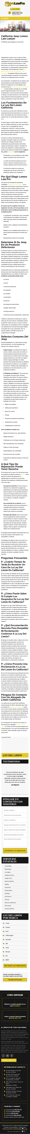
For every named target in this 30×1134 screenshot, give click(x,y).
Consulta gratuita (9, 1060)
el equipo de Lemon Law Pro (15, 184)
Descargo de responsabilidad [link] (10, 1127)
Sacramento (8, 887)
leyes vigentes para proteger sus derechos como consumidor (13, 71)
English (17, 9)
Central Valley (8, 866)
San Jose (7, 899)
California (23, 474)
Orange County (8, 878)
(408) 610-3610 (14, 1113)
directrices (11, 152)
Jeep (7, 947)
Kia (7, 956)
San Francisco (8, 896)
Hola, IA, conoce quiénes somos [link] (14, 1131)
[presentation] (4, 792)
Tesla (7, 923)
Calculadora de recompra (15, 979)
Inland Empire (8, 869)
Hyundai (8, 939)
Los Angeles (8, 872)
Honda (8, 927)
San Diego (7, 893)
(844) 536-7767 (17, 13)
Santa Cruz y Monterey (10, 902)
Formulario (16, 1006)
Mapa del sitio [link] (22, 1127)
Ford (7, 931)
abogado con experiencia (16, 707)
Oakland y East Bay (9, 875)
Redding (7, 884)
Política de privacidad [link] (8, 1128)
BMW (7, 960)
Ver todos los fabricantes (15, 965)
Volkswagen (9, 935)
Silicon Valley (8, 905)
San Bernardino (8, 890)
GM (7, 943)
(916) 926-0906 (16, 1111)
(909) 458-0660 (17, 1115)
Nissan (8, 952)
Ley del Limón (12, 755)
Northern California (9, 881)
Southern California (9, 908)
